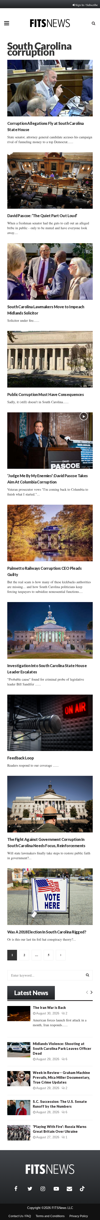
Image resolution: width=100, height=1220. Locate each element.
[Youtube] (59, 1188)
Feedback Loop (20, 758)
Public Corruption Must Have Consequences (45, 394)
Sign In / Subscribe (86, 5)
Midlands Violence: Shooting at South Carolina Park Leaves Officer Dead (62, 1048)
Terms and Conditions (50, 1216)
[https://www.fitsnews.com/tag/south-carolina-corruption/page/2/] (61, 955)
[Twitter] (32, 1188)
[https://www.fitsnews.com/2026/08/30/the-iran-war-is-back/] (18, 1013)
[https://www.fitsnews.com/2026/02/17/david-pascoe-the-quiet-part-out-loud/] (50, 180)
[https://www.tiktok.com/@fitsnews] (83, 1188)
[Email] (72, 1188)
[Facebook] (19, 1188)
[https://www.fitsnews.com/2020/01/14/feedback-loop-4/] (50, 723)
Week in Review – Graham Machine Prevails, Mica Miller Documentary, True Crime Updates (61, 1077)
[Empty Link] (87, 992)
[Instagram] (46, 1188)
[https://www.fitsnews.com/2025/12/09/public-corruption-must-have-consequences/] (50, 359)
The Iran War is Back (49, 1007)
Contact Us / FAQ (19, 1216)
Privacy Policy (78, 1216)
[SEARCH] (87, 975)
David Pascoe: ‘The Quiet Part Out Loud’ (42, 215)
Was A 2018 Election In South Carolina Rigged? (46, 932)
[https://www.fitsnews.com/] (50, 1169)
